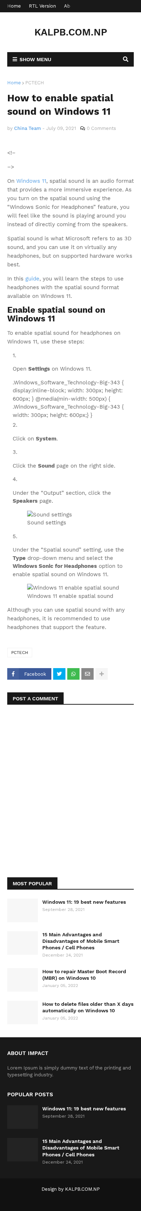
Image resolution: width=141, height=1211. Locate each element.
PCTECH (34, 82)
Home (14, 6)
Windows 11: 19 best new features (84, 902)
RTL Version (42, 6)
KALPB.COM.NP (70, 32)
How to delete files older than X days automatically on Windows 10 (87, 1007)
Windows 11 (31, 181)
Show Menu (35, 59)
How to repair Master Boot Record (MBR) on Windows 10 (84, 975)
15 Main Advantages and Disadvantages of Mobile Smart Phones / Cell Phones (80, 941)
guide (32, 278)
